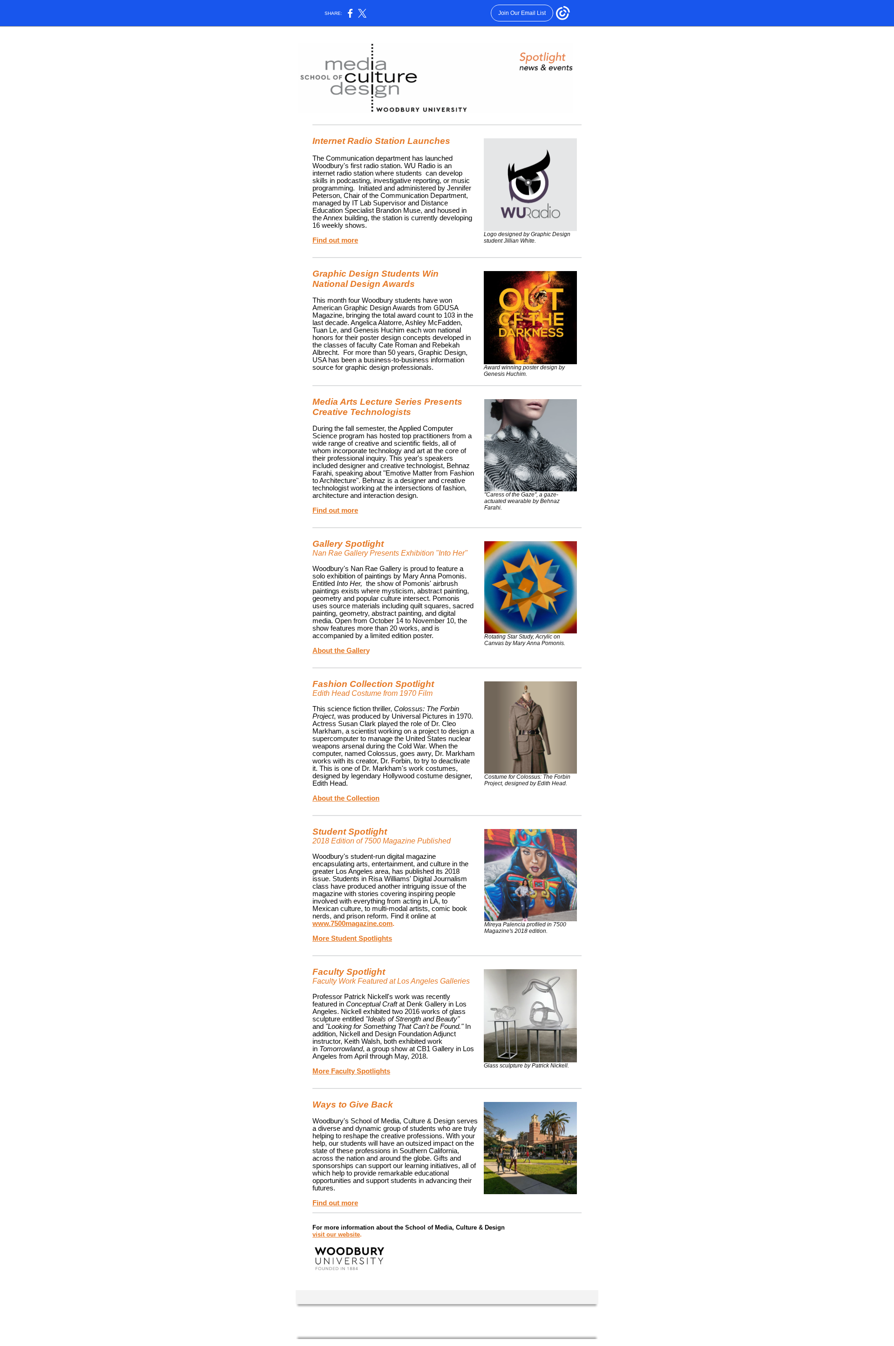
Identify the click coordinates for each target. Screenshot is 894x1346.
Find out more (335, 240)
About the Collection (345, 798)
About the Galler (339, 650)
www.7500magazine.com (352, 923)
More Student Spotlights (352, 938)
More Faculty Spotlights (351, 1071)
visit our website (336, 1234)
